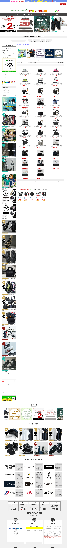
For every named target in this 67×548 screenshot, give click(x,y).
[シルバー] (12, 82)
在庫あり (31, 62)
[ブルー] (7, 82)
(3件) (57, 97)
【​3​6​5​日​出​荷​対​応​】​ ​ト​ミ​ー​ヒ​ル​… (26, 198)
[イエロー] (4, 82)
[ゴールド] (11, 82)
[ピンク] (11, 81)
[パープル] (9, 82)
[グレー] (4, 81)
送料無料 (35, 62)
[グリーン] (5, 82)
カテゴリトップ (19, 44)
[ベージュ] (8, 81)
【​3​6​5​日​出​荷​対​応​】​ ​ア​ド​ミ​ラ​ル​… (44, 198)
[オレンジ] (2, 82)
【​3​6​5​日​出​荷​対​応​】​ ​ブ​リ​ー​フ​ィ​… (20, 198)
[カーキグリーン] (9, 81)
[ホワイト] (5, 81)
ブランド (4, 74)
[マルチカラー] (2, 84)
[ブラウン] (7, 81)
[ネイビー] (8, 82)
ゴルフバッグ (22, 44)
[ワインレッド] (12, 81)
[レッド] (14, 81)
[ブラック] (2, 81)
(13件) (26, 108)
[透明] (14, 82)
